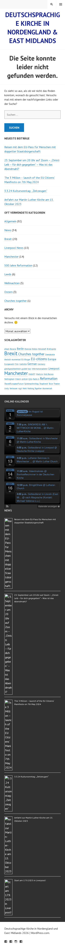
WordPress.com (40, 933)
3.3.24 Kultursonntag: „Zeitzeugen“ (25, 191)
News (7, 230)
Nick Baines (48, 374)
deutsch (7, 359)
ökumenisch (47, 388)
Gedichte (23, 364)
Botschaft (42, 349)
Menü (60, 4)
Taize (51, 383)
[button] (7, 506)
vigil (20, 388)
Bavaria (13, 349)
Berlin (20, 348)
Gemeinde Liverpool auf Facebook (10, 941)
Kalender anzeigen (48, 506)
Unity (6, 388)
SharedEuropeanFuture (13, 383)
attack (6, 349)
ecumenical (16, 359)
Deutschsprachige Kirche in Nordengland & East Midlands (32, 27)
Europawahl (9, 364)
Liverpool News (13, 248)
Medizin (39, 374)
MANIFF (32, 374)
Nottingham (9, 379)
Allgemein (10, 221)
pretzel (25, 379)
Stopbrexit (43, 383)
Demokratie (50, 354)
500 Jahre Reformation (18, 265)
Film (17, 364)
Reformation (48, 378)
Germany (41, 364)
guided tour (26, 369)
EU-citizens (39, 359)
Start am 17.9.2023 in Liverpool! (30, 880)
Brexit (8, 239)
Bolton (35, 349)
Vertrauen (14, 388)
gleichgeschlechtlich (12, 369)
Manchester (11, 256)
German (32, 364)
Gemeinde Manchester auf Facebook (5, 941)
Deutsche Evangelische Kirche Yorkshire (21, 941)
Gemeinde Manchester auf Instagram (15, 941)
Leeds (7, 274)
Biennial (28, 349)
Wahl (25, 388)
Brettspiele (51, 349)
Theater (57, 383)
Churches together (15, 300)
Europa (52, 359)
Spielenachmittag (31, 383)
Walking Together (34, 388)
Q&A (30, 379)
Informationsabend (39, 369)
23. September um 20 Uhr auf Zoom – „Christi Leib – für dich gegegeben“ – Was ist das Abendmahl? (31, 164)
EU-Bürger (25, 359)
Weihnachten (12, 283)
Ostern (8, 292)
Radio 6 (36, 379)
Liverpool (53, 368)
